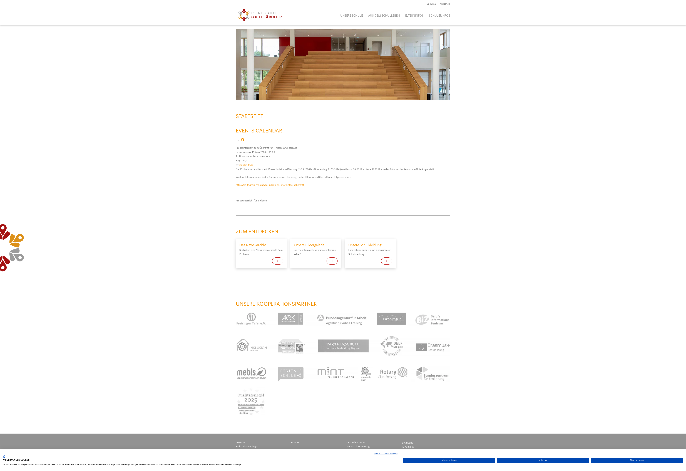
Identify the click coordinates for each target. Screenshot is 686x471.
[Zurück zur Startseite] (260, 15)
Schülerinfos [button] (439, 16)
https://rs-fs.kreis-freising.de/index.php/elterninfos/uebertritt (270, 185)
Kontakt (445, 4)
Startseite (407, 442)
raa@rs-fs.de (246, 165)
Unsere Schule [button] (351, 16)
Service (431, 4)
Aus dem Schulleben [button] (384, 16)
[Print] (242, 140)
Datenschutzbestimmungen (385, 453)
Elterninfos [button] (414, 16)
